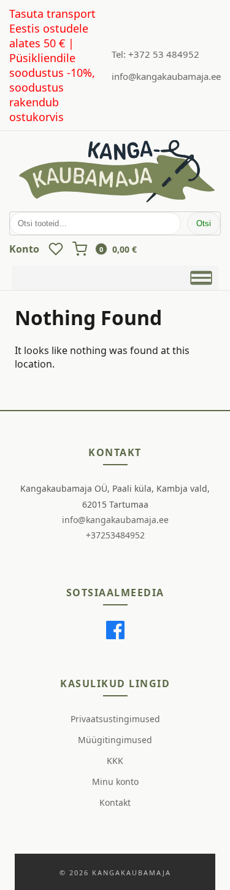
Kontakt (115, 802)
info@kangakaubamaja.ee (166, 76)
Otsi (203, 223)
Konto (24, 249)
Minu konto (115, 781)
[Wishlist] (55, 249)
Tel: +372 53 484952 (155, 54)
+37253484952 (115, 535)
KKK (115, 760)
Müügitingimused (115, 740)
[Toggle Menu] (201, 278)
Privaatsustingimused (115, 719)
